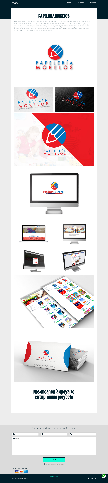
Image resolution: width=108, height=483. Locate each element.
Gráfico (51, 479)
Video (57, 479)
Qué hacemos (81, 2)
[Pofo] (15, 3)
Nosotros (69, 2)
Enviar (54, 459)
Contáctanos (93, 2)
